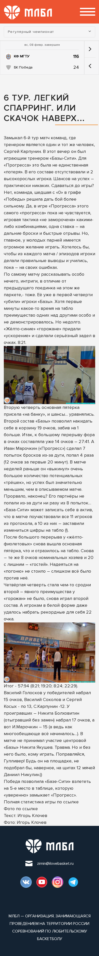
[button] (90, 66)
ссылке (71, 802)
